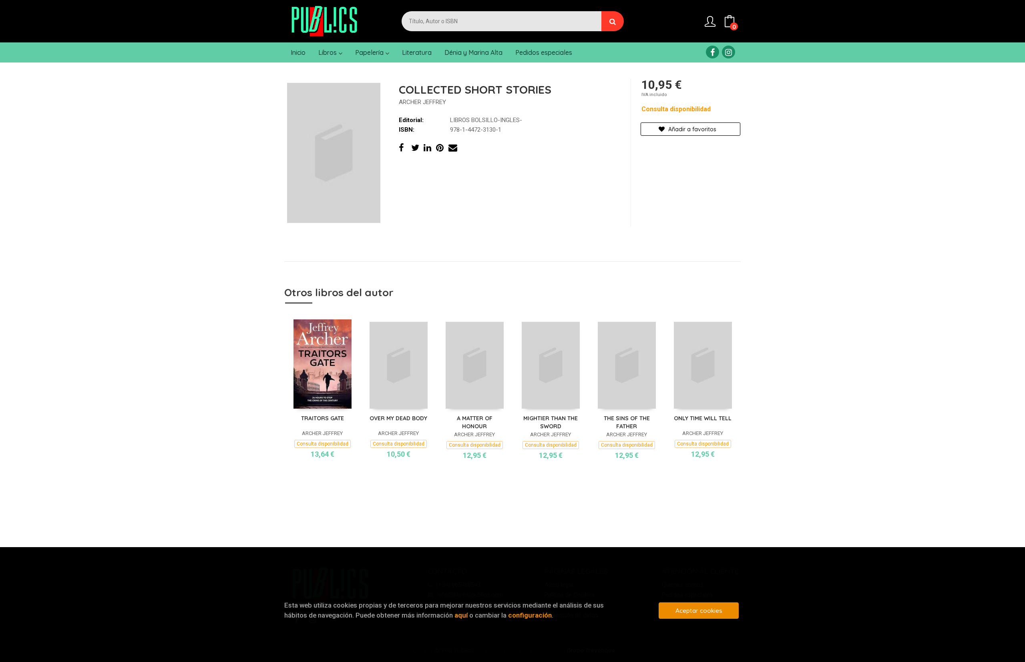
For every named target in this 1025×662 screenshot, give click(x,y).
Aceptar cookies (698, 610)
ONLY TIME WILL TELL (703, 418)
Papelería (370, 52)
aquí (461, 615)
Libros (328, 52)
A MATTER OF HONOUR (474, 422)
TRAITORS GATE (322, 418)
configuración (530, 615)
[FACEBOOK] (712, 52)
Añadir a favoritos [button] (691, 129)
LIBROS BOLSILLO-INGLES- (486, 120)
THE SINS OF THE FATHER (627, 422)
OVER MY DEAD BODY (398, 418)
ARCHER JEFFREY (422, 102)
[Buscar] (612, 21)
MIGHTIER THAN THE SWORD (550, 422)
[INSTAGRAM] (728, 52)
